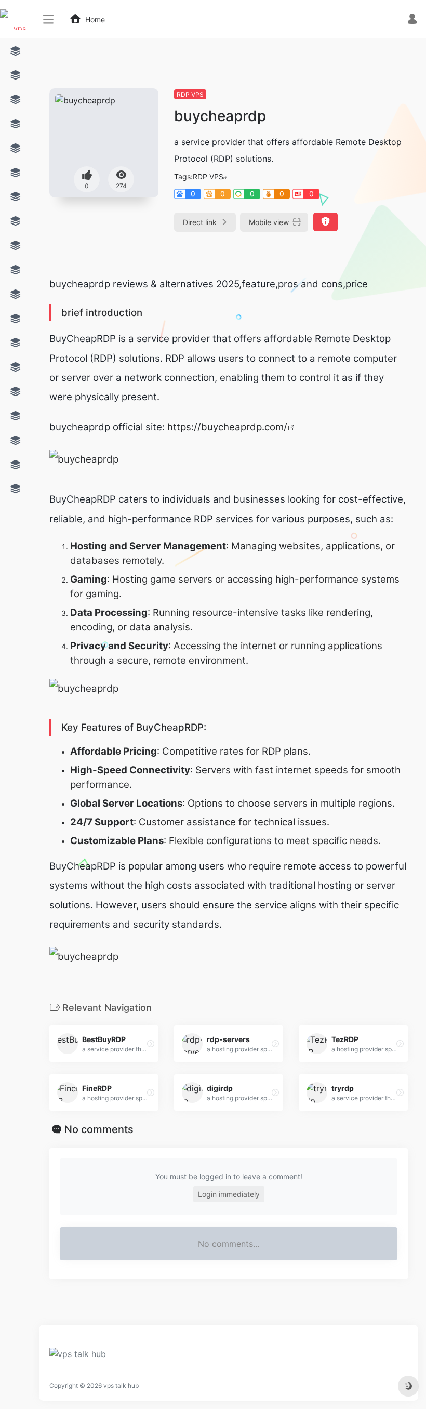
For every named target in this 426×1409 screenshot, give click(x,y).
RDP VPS (190, 94)
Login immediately (229, 1194)
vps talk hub (121, 1385)
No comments (99, 1129)
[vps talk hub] (77, 1357)
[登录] (412, 20)
